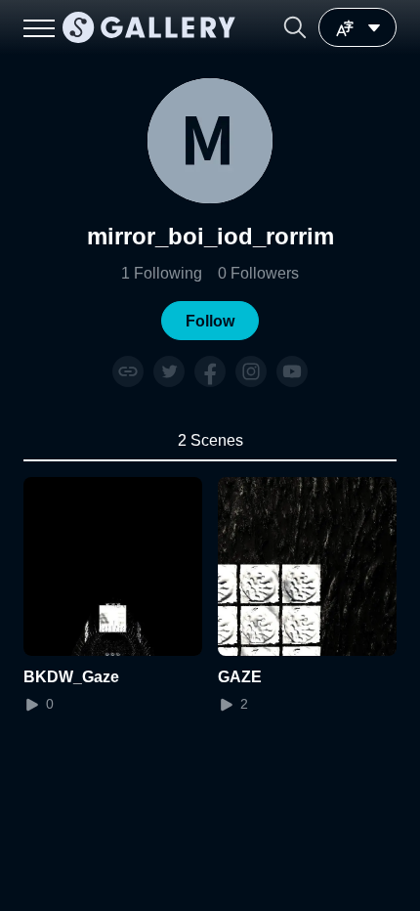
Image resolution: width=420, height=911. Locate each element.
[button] (295, 27)
